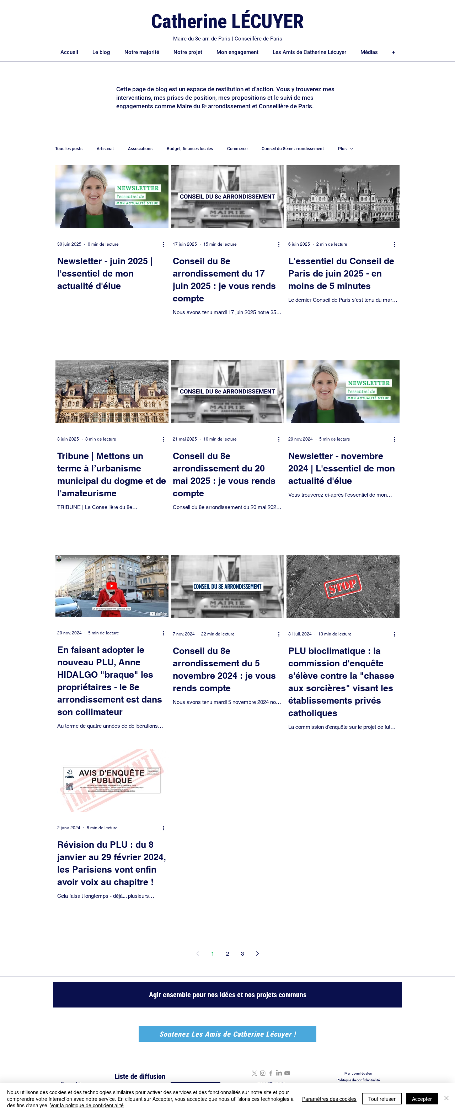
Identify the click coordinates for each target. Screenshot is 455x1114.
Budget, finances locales (190, 148)
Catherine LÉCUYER (227, 21)
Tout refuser (382, 1098)
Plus (342, 148)
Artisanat (105, 148)
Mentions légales (358, 1073)
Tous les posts (68, 148)
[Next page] (257, 953)
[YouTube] (287, 1073)
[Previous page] (197, 953)
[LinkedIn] (279, 1073)
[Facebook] (270, 1073)
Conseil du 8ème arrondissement (293, 148)
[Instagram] (262, 1073)
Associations (140, 148)
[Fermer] (446, 1098)
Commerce (237, 148)
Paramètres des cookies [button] (329, 1098)
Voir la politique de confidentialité (87, 1105)
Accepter (422, 1098)
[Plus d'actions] (165, 244)
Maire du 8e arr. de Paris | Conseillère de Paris (227, 39)
